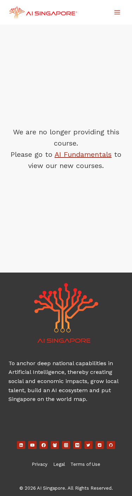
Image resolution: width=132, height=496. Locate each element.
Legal (59, 464)
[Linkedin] (21, 445)
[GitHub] (111, 445)
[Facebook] (43, 445)
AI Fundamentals (83, 154)
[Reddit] (99, 445)
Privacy (40, 464)
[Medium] (77, 445)
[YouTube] (32, 445)
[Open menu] (117, 12)
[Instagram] (66, 445)
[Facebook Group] (55, 445)
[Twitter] (88, 445)
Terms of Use (85, 464)
